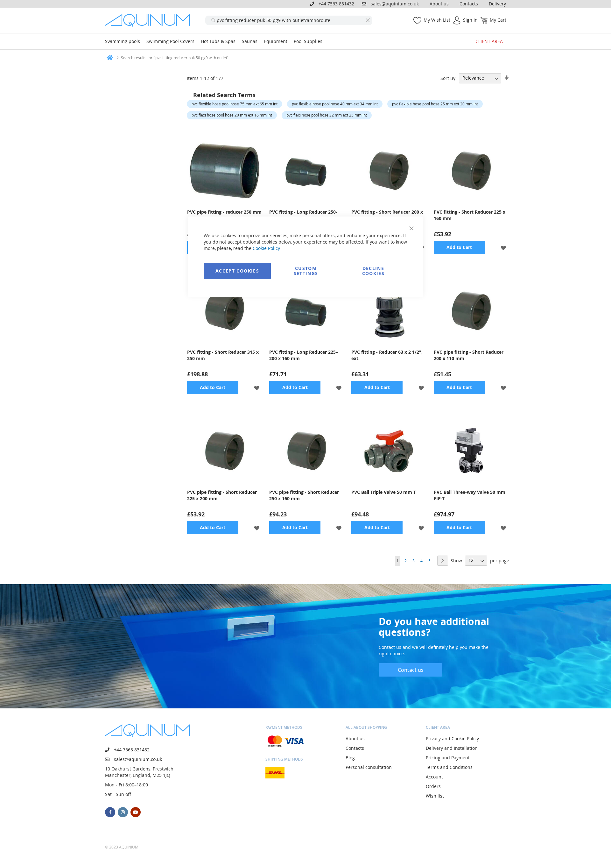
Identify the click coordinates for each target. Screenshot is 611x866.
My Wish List (437, 20)
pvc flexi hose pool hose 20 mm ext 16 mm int (232, 114)
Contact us (411, 669)
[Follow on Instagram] (123, 812)
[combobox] (288, 20)
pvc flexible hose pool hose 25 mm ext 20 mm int (435, 103)
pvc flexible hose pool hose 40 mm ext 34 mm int (335, 103)
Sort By (447, 78)
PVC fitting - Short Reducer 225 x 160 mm (469, 215)
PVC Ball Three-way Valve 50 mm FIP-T (469, 495)
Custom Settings (306, 270)
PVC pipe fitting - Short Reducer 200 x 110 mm (468, 355)
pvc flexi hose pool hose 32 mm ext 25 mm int (326, 114)
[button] (503, 247)
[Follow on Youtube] (135, 812)
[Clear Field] (367, 20)
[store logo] (149, 20)
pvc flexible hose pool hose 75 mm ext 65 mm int (234, 103)
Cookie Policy (266, 248)
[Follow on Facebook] (110, 812)
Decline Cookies (373, 270)
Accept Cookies (237, 271)
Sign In (470, 20)
